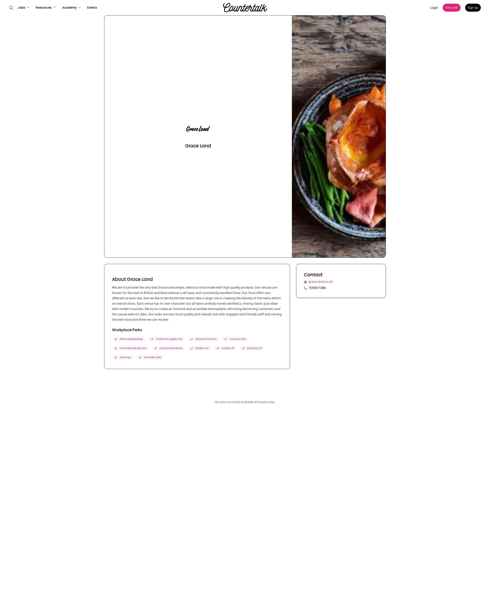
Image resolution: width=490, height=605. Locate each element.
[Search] (11, 8)
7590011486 (317, 288)
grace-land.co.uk (321, 282)
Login (434, 8)
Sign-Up (473, 7)
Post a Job (451, 7)
